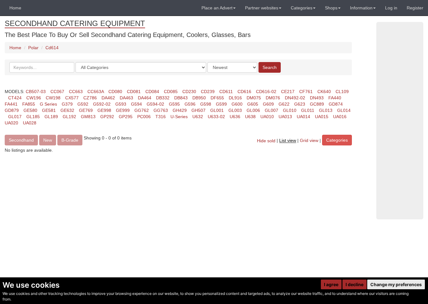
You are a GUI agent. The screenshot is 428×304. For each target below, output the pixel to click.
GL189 (51, 116)
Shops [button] (331, 7)
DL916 (235, 97)
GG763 (161, 110)
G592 (82, 104)
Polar (33, 47)
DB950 (199, 97)
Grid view (309, 140)
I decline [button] (354, 284)
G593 (120, 104)
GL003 (235, 110)
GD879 (12, 110)
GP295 (126, 116)
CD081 (134, 91)
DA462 (108, 97)
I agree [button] (331, 284)
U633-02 (216, 116)
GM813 (88, 116)
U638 (250, 116)
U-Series (179, 116)
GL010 (289, 110)
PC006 (144, 116)
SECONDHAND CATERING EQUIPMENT (75, 23)
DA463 (126, 97)
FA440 (334, 97)
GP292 (107, 116)
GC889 (317, 104)
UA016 (340, 116)
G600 (237, 104)
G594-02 (155, 104)
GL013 (325, 110)
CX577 (72, 97)
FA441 (11, 104)
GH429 (180, 110)
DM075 (254, 97)
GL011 (307, 110)
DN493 (317, 97)
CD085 (171, 91)
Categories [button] (301, 7)
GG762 (141, 110)
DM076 (273, 97)
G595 (174, 104)
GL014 (344, 110)
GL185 (33, 116)
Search (270, 67)
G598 (205, 104)
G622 (284, 104)
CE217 (288, 91)
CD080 (115, 91)
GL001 (217, 110)
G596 (190, 104)
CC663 (76, 91)
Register (415, 7)
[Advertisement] (399, 121)
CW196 (33, 97)
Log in (391, 7)
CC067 (57, 91)
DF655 (217, 97)
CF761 (306, 91)
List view (287, 140)
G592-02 (102, 104)
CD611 (226, 91)
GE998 (104, 110)
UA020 (11, 122)
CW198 (53, 97)
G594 (136, 104)
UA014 (303, 116)
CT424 (15, 97)
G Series (48, 104)
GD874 (336, 104)
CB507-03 (36, 91)
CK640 (324, 91)
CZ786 (90, 97)
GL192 (69, 116)
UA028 (29, 122)
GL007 (271, 110)
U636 (235, 116)
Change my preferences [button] (396, 284)
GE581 (49, 110)
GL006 (253, 110)
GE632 (67, 110)
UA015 (321, 116)
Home (15, 7)
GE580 (30, 110)
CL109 (342, 91)
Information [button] (361, 7)
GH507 (198, 110)
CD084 (152, 91)
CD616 (244, 91)
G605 (252, 104)
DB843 (181, 97)
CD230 (189, 91)
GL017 (15, 116)
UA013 (285, 116)
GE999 (123, 110)
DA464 (144, 97)
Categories (337, 140)
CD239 (208, 91)
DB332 (163, 97)
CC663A (95, 91)
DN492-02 (295, 97)
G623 (299, 104)
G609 (268, 104)
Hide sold (266, 140)
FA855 (28, 104)
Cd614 (52, 47)
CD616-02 (266, 91)
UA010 (267, 116)
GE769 (86, 110)
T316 (160, 116)
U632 (197, 116)
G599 (221, 104)
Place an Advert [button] (216, 7)
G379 (67, 104)
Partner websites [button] (261, 7)
